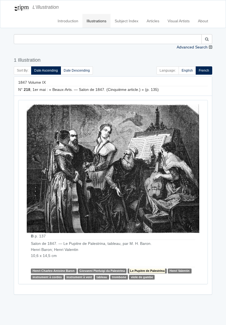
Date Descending (77, 70)
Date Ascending (46, 70)
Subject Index (126, 21)
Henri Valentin (180, 271)
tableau (101, 277)
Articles (153, 21)
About (203, 21)
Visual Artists (179, 21)
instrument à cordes (47, 277)
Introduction (68, 21)
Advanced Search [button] (192, 47)
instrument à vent (79, 277)
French (204, 70)
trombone (119, 277)
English (187, 70)
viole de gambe (142, 277)
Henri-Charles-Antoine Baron (54, 271)
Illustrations (96, 21)
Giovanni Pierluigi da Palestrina (102, 271)
